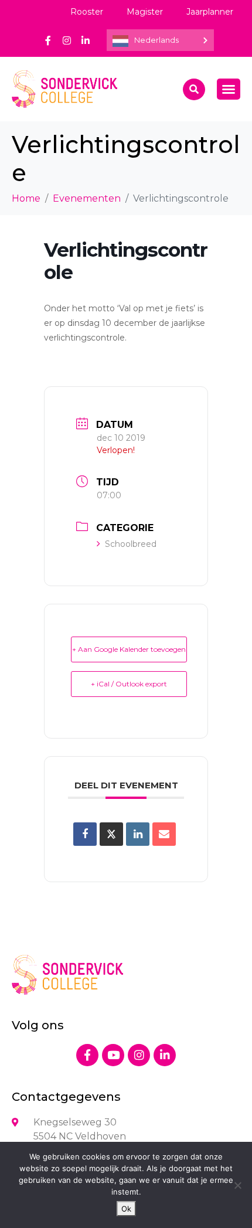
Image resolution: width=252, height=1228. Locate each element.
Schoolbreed (130, 544)
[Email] (164, 834)
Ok (126, 1208)
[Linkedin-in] (85, 40)
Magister (145, 11)
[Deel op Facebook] (85, 834)
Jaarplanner (209, 11)
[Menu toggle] (228, 89)
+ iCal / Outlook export (129, 683)
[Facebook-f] (48, 40)
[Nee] (237, 1185)
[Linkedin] (137, 834)
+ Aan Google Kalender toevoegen (129, 649)
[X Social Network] (111, 834)
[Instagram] (66, 40)
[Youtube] (113, 1055)
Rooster (86, 11)
